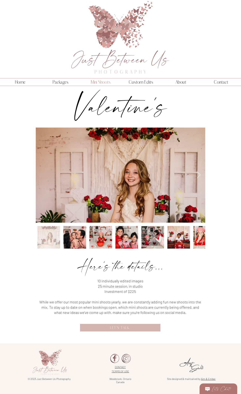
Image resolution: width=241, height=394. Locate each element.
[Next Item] (199, 175)
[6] (126, 358)
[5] (114, 358)
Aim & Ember (208, 378)
